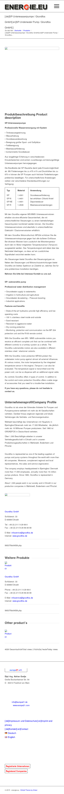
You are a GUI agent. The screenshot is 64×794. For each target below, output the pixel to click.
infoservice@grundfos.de (22, 532)
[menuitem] (48, 6)
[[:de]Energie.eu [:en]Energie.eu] (26, 6)
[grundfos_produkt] (17, 497)
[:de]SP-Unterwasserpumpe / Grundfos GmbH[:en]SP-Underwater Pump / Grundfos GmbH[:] (28, 22)
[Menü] (55, 6)
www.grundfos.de (20, 535)
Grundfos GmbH (12, 511)
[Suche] (48, 6)
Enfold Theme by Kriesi (29, 790)
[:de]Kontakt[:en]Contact (16, 728)
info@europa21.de (19, 702)
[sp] (32, 74)
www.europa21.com (21, 705)
